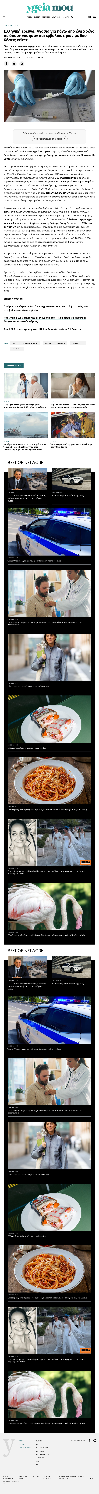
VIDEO (37, 1444)
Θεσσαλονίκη (78, 343)
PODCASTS (65, 17)
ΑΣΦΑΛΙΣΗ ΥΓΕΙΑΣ (25, 1448)
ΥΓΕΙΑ (29, 17)
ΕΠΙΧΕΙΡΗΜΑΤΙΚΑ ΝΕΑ (42, 1455)
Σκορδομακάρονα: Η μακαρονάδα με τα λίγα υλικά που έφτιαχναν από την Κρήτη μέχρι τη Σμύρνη (47, 809)
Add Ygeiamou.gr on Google (48, 138)
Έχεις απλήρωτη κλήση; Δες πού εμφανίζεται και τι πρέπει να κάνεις (34, 561)
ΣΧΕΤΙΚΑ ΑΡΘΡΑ (14, 365)
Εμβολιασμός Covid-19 (55, 343)
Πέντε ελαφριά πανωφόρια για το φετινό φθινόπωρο (29, 686)
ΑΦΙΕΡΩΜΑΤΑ (39, 1458)
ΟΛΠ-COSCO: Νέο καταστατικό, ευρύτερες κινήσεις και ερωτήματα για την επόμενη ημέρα (27, 498)
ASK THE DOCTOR (41, 1448)
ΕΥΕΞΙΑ (37, 17)
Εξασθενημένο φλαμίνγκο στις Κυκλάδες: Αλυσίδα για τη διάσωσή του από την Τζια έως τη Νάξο (46, 935)
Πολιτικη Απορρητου (47, 1477)
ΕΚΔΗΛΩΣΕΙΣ (39, 1451)
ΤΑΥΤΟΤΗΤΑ (35, 1476)
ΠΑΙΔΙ (37, 1461)
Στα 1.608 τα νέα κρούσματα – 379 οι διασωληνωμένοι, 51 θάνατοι (42, 329)
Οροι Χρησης (91, 1477)
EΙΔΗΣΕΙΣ (38, 1441)
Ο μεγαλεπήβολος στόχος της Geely (68, 495)
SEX (36, 1465)
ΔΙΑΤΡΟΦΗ (56, 17)
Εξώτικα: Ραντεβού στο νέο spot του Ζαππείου (27, 748)
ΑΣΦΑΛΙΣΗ (46, 17)
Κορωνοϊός (17, 349)
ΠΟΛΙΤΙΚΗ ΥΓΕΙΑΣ (11, 25)
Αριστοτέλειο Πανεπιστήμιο (25, 343)
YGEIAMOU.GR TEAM (12, 58)
